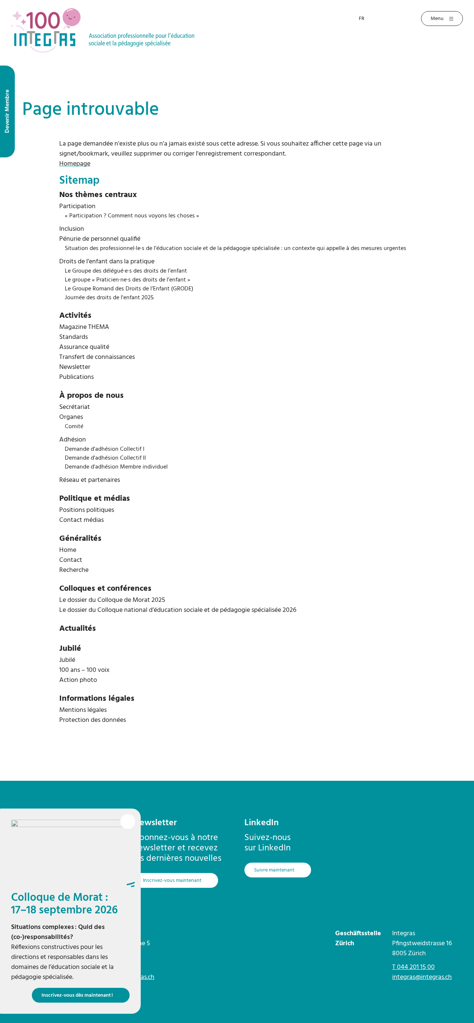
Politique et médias (94, 498)
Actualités (77, 628)
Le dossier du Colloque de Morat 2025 (112, 600)
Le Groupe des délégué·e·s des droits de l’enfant (126, 271)
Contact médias (81, 520)
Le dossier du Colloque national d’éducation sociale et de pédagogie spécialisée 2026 (177, 610)
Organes (71, 417)
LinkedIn (261, 823)
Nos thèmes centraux (98, 195)
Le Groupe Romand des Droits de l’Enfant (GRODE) (129, 289)
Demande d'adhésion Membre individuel (116, 467)
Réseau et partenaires (89, 480)
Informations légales (96, 698)
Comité (74, 426)
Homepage (74, 164)
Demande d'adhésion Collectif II (105, 458)
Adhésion (72, 439)
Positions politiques (86, 510)
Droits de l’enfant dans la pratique (106, 261)
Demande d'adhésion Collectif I (104, 449)
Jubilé (70, 648)
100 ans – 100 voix (84, 670)
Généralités (80, 538)
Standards (73, 337)
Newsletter (74, 367)
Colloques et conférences (105, 588)
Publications (76, 377)
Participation (77, 206)
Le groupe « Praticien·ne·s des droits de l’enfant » (127, 280)
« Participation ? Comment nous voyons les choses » (132, 216)
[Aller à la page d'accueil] (102, 30)
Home (67, 550)
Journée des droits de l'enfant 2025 (109, 298)
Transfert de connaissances (97, 357)
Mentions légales (83, 710)
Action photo (78, 680)
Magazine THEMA (84, 327)
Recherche (74, 570)
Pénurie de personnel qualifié (99, 239)
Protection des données (92, 720)
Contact (70, 560)
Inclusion (71, 229)
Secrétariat (74, 407)
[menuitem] (237, 195)
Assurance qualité (84, 347)
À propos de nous (91, 395)
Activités (75, 315)
